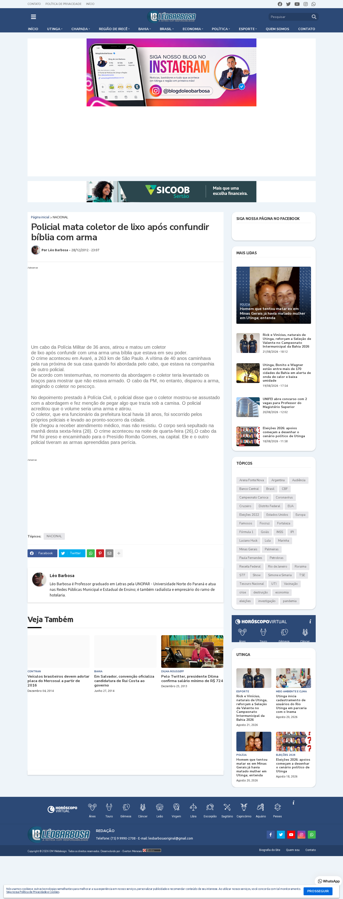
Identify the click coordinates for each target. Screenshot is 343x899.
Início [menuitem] (33, 29)
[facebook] (280, 4)
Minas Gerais (248, 549)
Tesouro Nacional (251, 584)
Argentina (278, 480)
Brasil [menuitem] (166, 29)
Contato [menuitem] (306, 29)
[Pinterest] (100, 553)
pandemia (290, 601)
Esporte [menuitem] (247, 29)
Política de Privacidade (63, 4)
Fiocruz (265, 523)
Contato (34, 4)
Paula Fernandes (250, 558)
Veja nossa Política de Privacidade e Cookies (32, 891)
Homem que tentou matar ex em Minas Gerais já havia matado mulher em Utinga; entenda (272, 313)
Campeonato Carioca (253, 497)
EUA (291, 506)
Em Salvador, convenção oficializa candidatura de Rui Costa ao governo (124, 681)
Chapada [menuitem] (79, 29)
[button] (33, 17)
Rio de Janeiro (277, 566)
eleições (245, 601)
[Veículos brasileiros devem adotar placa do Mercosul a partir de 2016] (59, 651)
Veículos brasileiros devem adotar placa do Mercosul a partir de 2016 (58, 681)
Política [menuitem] (220, 29)
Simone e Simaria (280, 575)
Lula (268, 541)
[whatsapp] (314, 4)
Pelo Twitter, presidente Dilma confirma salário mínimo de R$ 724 (192, 678)
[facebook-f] (271, 835)
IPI (292, 532)
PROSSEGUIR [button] (318, 891)
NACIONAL (60, 217)
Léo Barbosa (62, 575)
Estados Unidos (277, 515)
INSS (279, 532)
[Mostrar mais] (119, 553)
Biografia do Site (269, 850)
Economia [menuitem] (192, 29)
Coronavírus (284, 497)
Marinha (283, 541)
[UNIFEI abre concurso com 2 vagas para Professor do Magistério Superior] (248, 407)
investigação (267, 601)
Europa (300, 515)
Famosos (245, 523)
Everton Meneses (132, 851)
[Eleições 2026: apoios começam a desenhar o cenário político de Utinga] (248, 436)
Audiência (298, 480)
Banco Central (249, 489)
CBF (285, 489)
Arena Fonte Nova (251, 480)
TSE (302, 575)
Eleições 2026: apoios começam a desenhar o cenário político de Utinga (284, 432)
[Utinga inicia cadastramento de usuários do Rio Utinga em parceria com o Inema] (293, 678)
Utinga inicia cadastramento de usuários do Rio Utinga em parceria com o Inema (291, 704)
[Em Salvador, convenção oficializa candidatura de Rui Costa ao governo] (125, 651)
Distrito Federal (269, 506)
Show (257, 575)
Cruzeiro (245, 506)
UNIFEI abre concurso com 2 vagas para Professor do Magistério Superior (285, 403)
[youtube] (297, 4)
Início (90, 4)
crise (242, 592)
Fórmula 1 (246, 532)
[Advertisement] (172, 141)
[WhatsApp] (91, 553)
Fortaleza (283, 523)
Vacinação (291, 584)
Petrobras (277, 558)
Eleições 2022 (249, 515)
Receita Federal (250, 566)
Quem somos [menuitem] (277, 29)
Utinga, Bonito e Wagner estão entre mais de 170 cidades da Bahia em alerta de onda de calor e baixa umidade (287, 373)
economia (282, 592)
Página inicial (40, 217)
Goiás (265, 532)
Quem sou (293, 850)
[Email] (109, 553)
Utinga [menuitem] (53, 29)
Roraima (300, 566)
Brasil (270, 489)
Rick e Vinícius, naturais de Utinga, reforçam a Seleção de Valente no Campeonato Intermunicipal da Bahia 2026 (287, 341)
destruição (260, 592)
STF (242, 575)
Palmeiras (272, 549)
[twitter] (288, 4)
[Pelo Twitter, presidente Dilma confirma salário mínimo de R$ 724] (192, 651)
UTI (273, 584)
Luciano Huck (248, 541)
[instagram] (306, 4)
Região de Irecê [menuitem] (113, 29)
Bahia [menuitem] (143, 29)
